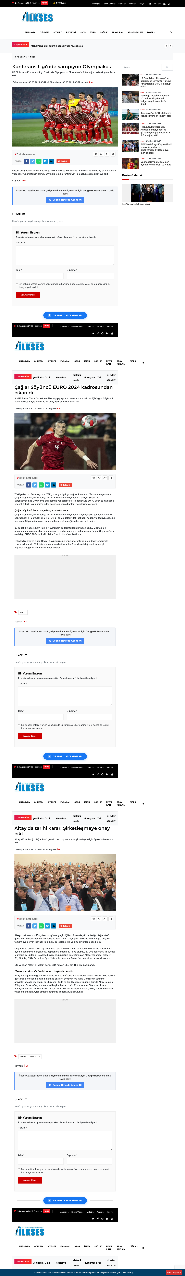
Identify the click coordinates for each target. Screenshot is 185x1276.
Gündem (44, 32)
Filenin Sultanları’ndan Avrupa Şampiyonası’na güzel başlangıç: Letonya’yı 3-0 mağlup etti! (155, 131)
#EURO (23, 612)
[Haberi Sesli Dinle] (95, 154)
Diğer (150, 32)
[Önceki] (166, 46)
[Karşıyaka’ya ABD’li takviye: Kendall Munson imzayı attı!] (130, 114)
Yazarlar (132, 3)
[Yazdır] (113, 154)
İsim (19, 269)
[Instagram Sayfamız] (160, 3)
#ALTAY (23, 1057)
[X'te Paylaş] (32, 161)
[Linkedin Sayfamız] (164, 3)
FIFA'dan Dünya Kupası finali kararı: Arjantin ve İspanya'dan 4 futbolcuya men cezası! (156, 148)
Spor (83, 32)
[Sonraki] (170, 46)
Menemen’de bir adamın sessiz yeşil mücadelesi (114, 377)
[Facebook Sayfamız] (155, 3)
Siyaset (57, 32)
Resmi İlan (117, 32)
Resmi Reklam (135, 32)
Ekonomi (71, 32)
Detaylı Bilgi (128, 1272)
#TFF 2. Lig (35, 1057)
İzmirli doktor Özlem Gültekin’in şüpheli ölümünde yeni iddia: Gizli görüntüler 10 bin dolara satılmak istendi (89, 45)
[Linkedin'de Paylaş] (51, 161)
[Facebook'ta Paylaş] (26, 161)
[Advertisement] (120, 18)
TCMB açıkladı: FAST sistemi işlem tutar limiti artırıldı (77, 377)
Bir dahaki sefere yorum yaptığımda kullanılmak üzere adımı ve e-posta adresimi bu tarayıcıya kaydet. (64, 285)
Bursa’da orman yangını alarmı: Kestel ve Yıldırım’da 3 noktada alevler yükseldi (62, 377)
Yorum (20, 242)
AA (58, 408)
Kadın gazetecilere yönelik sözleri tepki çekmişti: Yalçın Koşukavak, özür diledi (154, 99)
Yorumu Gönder (28, 295)
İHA (91, 82)
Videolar (122, 3)
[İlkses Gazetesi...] (37, 16)
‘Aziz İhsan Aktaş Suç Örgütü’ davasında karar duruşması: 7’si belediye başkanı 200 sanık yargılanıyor (93, 377)
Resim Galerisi (109, 3)
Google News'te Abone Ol (67, 199)
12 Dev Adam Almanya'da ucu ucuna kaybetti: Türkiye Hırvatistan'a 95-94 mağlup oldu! (155, 82)
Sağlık (104, 32)
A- (101, 154)
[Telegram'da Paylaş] (45, 161)
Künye (141, 3)
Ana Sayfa (21, 56)
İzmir (93, 32)
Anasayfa (96, 3)
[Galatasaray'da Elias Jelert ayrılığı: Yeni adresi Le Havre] (130, 163)
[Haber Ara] (170, 32)
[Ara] (167, 67)
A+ (107, 154)
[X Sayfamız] (150, 3)
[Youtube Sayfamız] (169, 3)
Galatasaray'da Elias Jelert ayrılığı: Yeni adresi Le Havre (155, 163)
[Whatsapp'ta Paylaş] (38, 161)
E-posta (72, 269)
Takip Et (64, 161)
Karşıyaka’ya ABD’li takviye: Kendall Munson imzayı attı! (155, 114)
